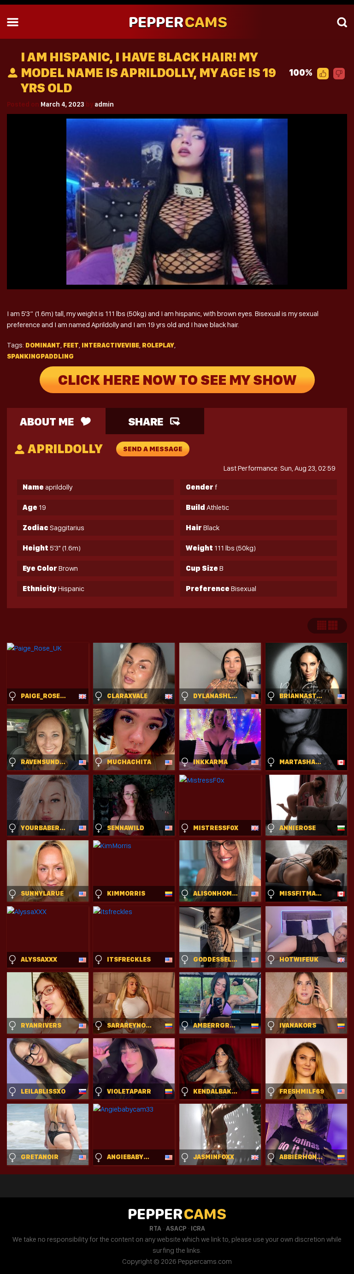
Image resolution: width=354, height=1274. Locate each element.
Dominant (42, 345)
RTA (155, 1228)
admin (104, 104)
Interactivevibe (110, 345)
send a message (153, 449)
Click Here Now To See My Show (177, 380)
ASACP (176, 1228)
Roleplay (158, 345)
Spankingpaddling (40, 356)
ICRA (198, 1228)
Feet (71, 345)
